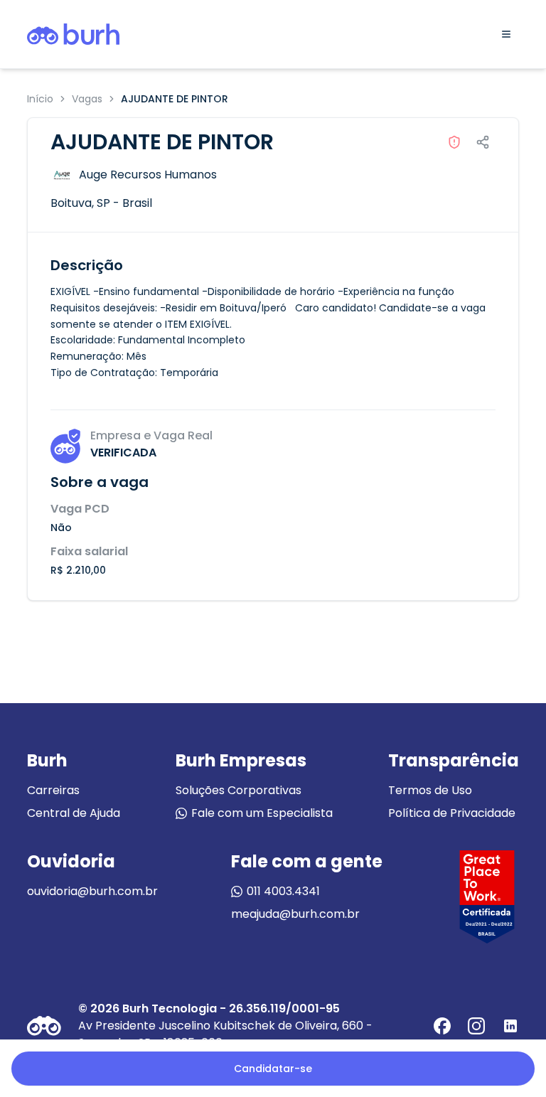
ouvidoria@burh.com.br (92, 891)
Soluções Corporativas (238, 790)
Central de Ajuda (73, 813)
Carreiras (53, 790)
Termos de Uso (430, 790)
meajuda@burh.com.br (295, 914)
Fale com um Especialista (262, 813)
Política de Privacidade (451, 813)
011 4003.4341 (283, 891)
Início (40, 99)
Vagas (87, 99)
